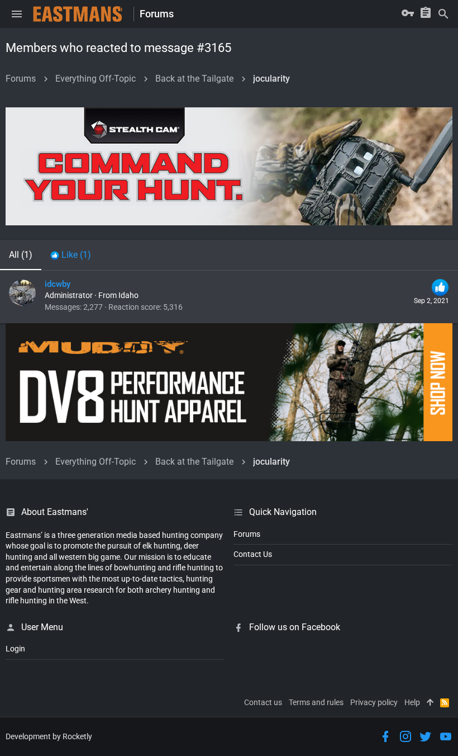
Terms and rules (316, 702)
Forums (246, 534)
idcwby (57, 284)
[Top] (430, 703)
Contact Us (252, 554)
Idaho (128, 295)
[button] (17, 14)
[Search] (443, 14)
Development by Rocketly (49, 736)
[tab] (70, 255)
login (15, 648)
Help (412, 702)
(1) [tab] (20, 254)
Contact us (263, 702)
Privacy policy (374, 702)
